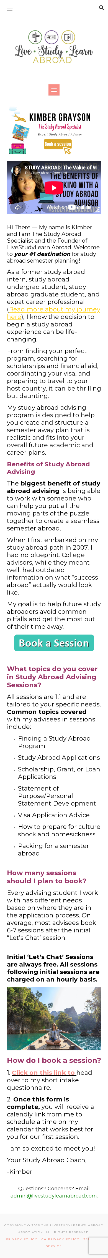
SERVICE (54, 1246)
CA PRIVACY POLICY (63, 1239)
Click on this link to (43, 1072)
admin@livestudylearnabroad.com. (54, 1196)
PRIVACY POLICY (23, 1239)
